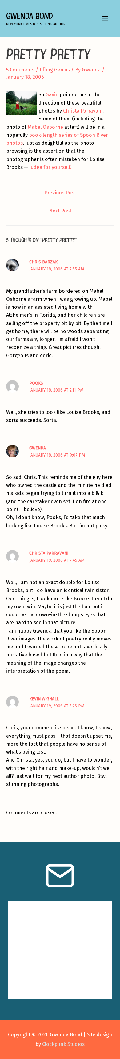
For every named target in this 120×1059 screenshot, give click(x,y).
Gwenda (37, 448)
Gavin (52, 94)
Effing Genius (55, 70)
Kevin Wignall (44, 699)
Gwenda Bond (29, 15)
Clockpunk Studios (63, 1044)
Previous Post (60, 193)
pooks (36, 383)
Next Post (60, 211)
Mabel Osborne (45, 127)
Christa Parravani (82, 111)
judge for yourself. (50, 167)
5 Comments (20, 70)
